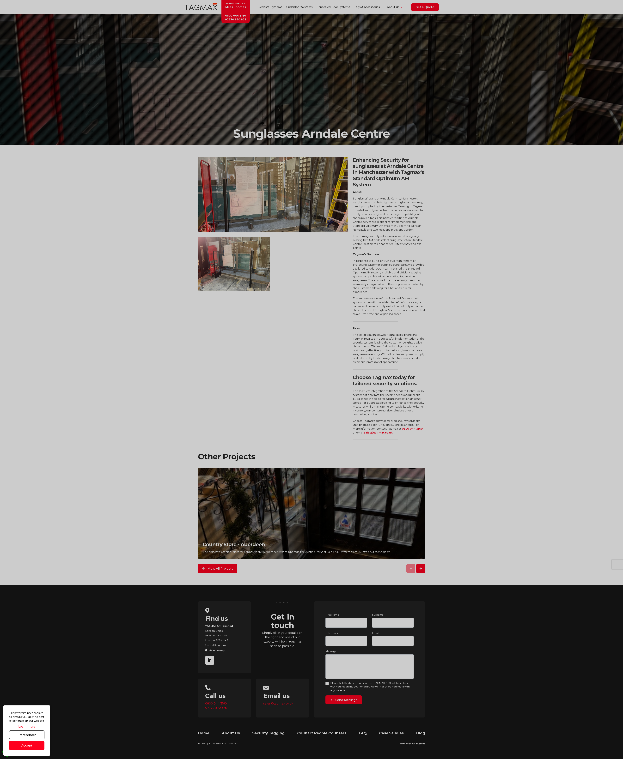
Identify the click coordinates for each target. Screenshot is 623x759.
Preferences (26, 735)
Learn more (26, 726)
